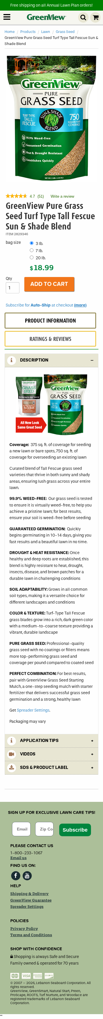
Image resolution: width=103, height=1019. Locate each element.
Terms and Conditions (31, 935)
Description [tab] (33, 360)
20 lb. (41, 258)
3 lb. (39, 243)
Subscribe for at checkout (46, 305)
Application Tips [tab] (39, 740)
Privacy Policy (24, 928)
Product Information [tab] (50, 321)
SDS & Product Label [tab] (43, 767)
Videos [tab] (27, 754)
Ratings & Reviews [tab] (50, 339)
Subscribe (75, 830)
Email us (18, 858)
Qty (9, 278)
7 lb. (39, 250)
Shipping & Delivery (29, 893)
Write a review (62, 197)
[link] (16, 196)
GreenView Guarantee (31, 900)
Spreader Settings (33, 710)
